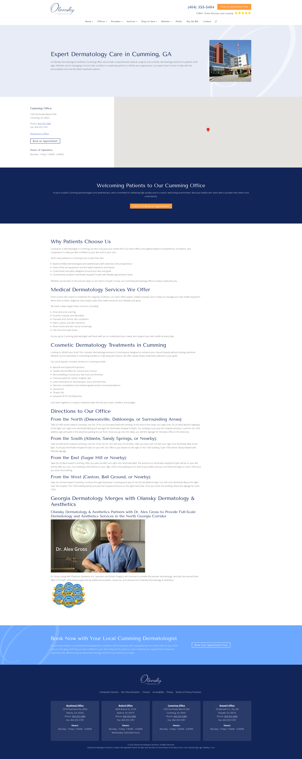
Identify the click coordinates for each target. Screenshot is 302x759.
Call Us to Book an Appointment (151, 206)
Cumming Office (176, 705)
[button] (208, 130)
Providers (116, 22)
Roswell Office (227, 705)
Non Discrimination (130, 692)
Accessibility (158, 692)
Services (131, 22)
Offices (101, 22)
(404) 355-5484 (201, 7)
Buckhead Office (75, 705)
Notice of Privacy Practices (188, 692)
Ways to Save (148, 22)
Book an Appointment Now (234, 6)
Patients (165, 22)
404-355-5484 (44, 123)
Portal (179, 22)
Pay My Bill (192, 22)
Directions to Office (39, 133)
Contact (207, 22)
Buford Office (126, 705)
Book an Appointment (45, 141)
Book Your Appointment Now (211, 645)
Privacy (169, 692)
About (88, 22)
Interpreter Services (109, 692)
